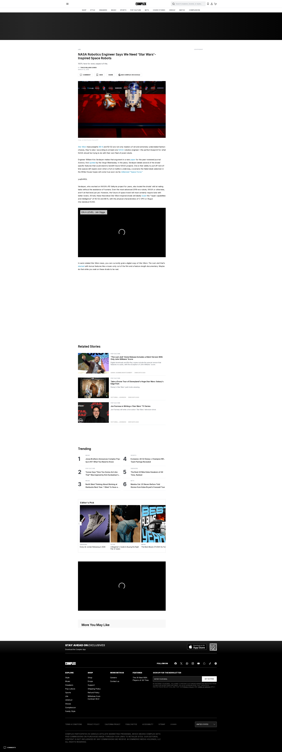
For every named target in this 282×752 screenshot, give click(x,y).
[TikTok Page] (210, 663)
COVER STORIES (159, 10)
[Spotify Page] (216, 663)
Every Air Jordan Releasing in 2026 (92, 547)
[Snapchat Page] (204, 663)
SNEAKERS (103, 10)
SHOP (84, 10)
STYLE (92, 10)
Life (79, 49)
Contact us (114, 681)
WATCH (182, 10)
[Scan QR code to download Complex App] (213, 647)
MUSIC (113, 10)
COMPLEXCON (194, 10)
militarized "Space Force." (132, 172)
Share (110, 75)
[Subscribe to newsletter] (209, 679)
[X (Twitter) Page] (181, 663)
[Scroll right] (164, 523)
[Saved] (208, 3)
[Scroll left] (80, 523)
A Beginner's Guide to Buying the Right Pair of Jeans (125, 548)
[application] (122, 232)
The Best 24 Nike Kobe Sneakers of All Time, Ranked (147, 473)
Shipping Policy (94, 689)
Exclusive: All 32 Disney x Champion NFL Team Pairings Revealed (147, 460)
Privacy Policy (188, 687)
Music (87, 455)
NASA (121, 150)
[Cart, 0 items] (215, 4)
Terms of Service (204, 687)
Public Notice (131, 724)
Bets (132, 481)
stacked (81, 266)
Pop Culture (115, 354)
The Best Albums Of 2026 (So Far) (153, 547)
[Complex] (141, 4)
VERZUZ (172, 10)
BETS (147, 10)
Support (91, 685)
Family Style (70, 711)
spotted (92, 163)
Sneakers (134, 468)
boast (144, 196)
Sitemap (162, 724)
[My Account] (211, 4)
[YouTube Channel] (198, 663)
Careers (113, 677)
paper (132, 159)
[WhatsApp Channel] (187, 663)
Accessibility (147, 724)
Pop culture (70, 689)
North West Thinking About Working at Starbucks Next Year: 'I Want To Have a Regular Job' (101, 486)
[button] (206, 724)
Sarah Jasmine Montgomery (121, 372)
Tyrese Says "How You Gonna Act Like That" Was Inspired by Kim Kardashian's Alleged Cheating (102, 473)
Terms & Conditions (73, 724)
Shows (68, 704)
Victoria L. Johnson (118, 397)
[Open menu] (67, 4)
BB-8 (101, 147)
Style (113, 544)
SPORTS (123, 10)
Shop (90, 677)
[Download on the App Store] (197, 647)
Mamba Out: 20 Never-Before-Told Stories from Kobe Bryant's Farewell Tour (148, 485)
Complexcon (70, 707)
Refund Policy (93, 692)
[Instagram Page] (193, 663)
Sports (133, 455)
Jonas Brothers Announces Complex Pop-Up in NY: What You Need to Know (102, 460)
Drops (90, 681)
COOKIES (173, 724)
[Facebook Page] (175, 663)
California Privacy (112, 724)
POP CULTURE (135, 10)
